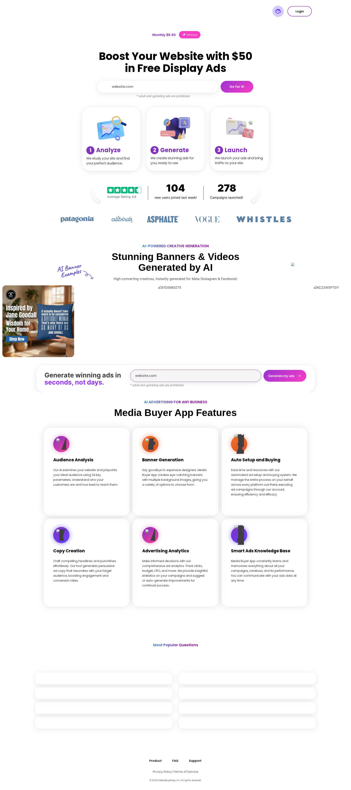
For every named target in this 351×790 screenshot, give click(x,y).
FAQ (175, 761)
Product (155, 761)
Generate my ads (281, 376)
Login (300, 11)
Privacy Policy (162, 772)
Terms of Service (186, 772)
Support (195, 761)
